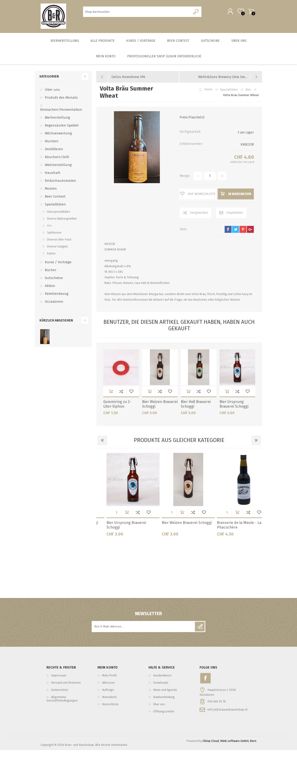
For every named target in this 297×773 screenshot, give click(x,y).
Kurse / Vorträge (58, 262)
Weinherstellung (58, 165)
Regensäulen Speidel (62, 125)
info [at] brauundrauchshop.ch (227, 709)
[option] (124, 496)
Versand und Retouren (66, 682)
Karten (51, 253)
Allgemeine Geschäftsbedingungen (61, 698)
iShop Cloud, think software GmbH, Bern (229, 741)
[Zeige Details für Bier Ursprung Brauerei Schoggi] (237, 367)
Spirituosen (54, 232)
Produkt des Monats (61, 97)
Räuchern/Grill (57, 157)
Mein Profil (109, 675)
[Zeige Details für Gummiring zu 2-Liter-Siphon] (121, 367)
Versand (248, 162)
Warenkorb (251, 11)
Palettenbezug (56, 294)
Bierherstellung (57, 117)
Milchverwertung (58, 133)
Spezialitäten (55, 204)
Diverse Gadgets (57, 246)
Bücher (50, 270)
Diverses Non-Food (59, 239)
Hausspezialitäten (58, 211)
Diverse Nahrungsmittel (62, 218)
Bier (49, 225)
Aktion (50, 286)
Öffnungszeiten (163, 711)
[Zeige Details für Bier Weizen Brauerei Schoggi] (160, 367)
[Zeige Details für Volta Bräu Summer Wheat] (45, 336)
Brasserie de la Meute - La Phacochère (230, 525)
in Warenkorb (111, 391)
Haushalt (52, 173)
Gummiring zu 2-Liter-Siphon (117, 404)
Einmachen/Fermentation (61, 109)
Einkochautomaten (60, 181)
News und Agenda (165, 690)
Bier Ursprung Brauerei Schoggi (234, 404)
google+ (250, 229)
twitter (235, 229)
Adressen (108, 682)
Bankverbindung (164, 697)
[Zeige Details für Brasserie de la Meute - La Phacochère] (234, 479)
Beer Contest (55, 196)
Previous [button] (102, 440)
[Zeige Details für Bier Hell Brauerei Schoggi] (198, 367)
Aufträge (108, 690)
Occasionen (54, 301)
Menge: (185, 176)
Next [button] (256, 440)
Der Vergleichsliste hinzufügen (121, 391)
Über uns (52, 90)
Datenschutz (59, 690)
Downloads (160, 682)
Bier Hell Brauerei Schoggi (196, 404)
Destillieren (54, 149)
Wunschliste (131, 391)
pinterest (242, 229)
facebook (228, 229)
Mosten (51, 188)
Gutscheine (54, 278)
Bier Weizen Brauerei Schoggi (160, 404)
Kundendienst (162, 675)
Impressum (58, 675)
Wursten (51, 141)
